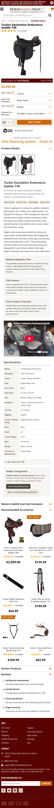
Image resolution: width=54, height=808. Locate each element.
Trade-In (30, 728)
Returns (4, 731)
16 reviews (22, 30)
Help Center (32, 735)
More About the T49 (16, 462)
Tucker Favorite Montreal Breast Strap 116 (13, 649)
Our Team (5, 727)
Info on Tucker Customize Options (22, 492)
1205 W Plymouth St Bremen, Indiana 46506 (20, 755)
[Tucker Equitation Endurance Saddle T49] (27, 77)
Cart (29, 743)
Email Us (46, 141)
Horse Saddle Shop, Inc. (27, 10)
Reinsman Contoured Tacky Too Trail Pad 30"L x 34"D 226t (40, 550)
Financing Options (35, 731)
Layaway (5, 742)
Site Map (30, 739)
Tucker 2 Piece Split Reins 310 (41, 649)
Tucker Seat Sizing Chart (18, 486)
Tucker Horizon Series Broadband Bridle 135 (40, 600)
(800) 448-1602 (11, 761)
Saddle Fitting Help (9, 739)
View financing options (19, 141)
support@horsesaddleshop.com (18, 765)
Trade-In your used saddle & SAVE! (21, 2)
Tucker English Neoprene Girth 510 (13, 600)
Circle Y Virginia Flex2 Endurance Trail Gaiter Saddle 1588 (13, 550)
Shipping (5, 735)
